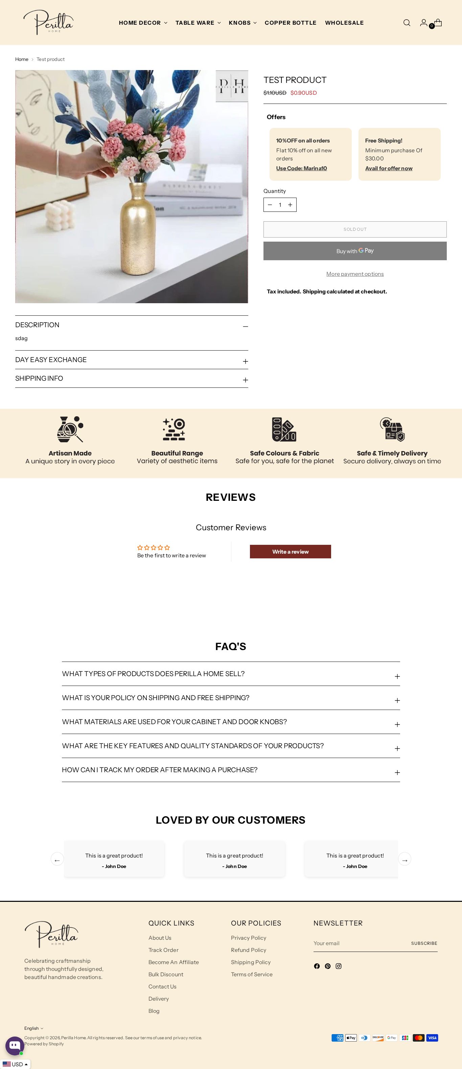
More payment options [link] (355, 273)
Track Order (163, 949)
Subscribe (424, 943)
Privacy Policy (248, 937)
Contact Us (162, 986)
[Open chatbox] (14, 1046)
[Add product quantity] (270, 204)
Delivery (158, 998)
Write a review (290, 551)
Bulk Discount (165, 974)
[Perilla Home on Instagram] (339, 967)
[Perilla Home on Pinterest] (328, 967)
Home (21, 59)
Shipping (314, 291)
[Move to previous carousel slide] (425, 604)
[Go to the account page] (421, 22)
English (31, 1028)
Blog (154, 1010)
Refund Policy (248, 949)
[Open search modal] (407, 22)
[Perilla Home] (48, 22)
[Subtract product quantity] (290, 204)
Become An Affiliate (173, 962)
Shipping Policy (251, 962)
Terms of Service (252, 974)
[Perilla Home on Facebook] (318, 967)
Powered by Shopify (44, 1043)
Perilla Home (73, 1037)
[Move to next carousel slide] (441, 604)
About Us (160, 937)
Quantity (274, 190)
